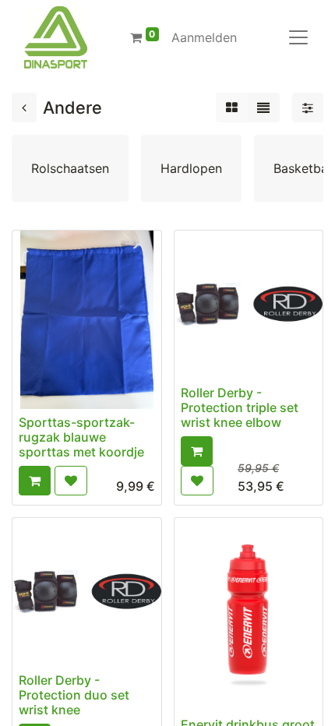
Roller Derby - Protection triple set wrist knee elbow (239, 407)
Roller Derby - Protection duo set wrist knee (74, 694)
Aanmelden (204, 37)
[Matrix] (232, 107)
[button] (35, 480)
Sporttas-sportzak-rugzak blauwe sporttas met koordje (81, 437)
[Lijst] (263, 107)
